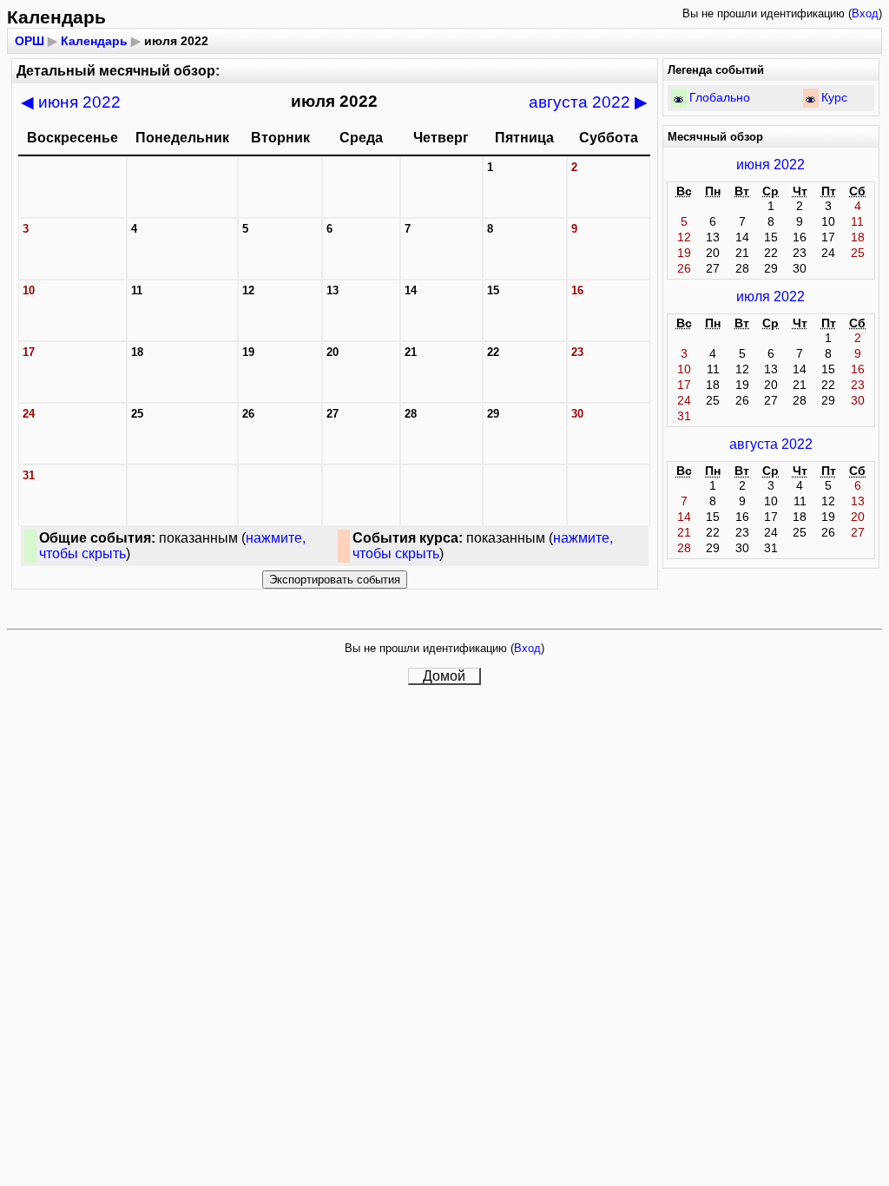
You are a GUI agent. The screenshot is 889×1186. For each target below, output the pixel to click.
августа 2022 (588, 102)
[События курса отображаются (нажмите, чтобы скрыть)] (810, 99)
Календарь (94, 41)
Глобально (719, 97)
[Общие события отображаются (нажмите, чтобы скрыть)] (678, 99)
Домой (444, 676)
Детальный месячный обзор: (118, 70)
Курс (834, 97)
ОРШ (29, 41)
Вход (865, 13)
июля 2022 (770, 296)
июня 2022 (71, 102)
